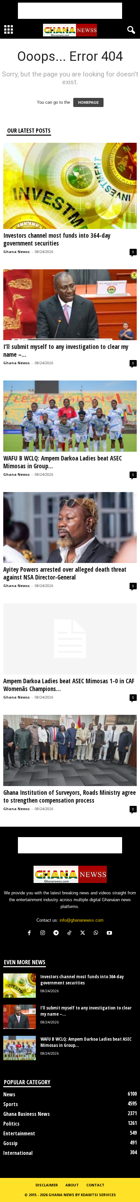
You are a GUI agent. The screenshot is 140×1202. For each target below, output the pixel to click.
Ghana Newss (16, 251)
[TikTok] (70, 933)
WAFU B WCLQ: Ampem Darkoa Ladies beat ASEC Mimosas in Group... (62, 462)
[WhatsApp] (97, 933)
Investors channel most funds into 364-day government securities (56, 239)
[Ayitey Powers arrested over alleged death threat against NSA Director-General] (70, 527)
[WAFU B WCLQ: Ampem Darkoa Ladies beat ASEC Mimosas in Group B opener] (70, 416)
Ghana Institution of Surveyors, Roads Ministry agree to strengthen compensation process (69, 796)
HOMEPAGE (88, 102)
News (9, 1094)
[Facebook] (30, 933)
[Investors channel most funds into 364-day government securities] (70, 186)
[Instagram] (44, 933)
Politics (11, 1123)
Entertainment (19, 1133)
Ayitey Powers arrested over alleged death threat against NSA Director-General (64, 573)
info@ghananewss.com (82, 920)
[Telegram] (57, 933)
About (72, 1184)
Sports (10, 1104)
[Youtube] (110, 933)
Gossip (10, 1143)
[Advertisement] (70, 11)
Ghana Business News (26, 1113)
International (18, 1152)
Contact (95, 1184)
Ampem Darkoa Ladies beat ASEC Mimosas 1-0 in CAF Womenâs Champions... (68, 685)
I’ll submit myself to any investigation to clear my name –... (65, 350)
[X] (84, 933)
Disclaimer (46, 1184)
